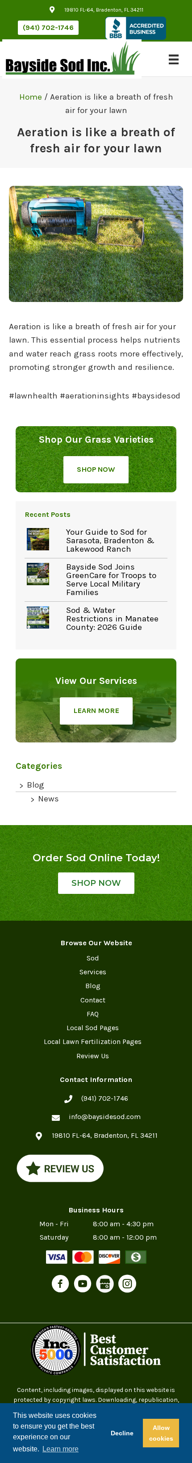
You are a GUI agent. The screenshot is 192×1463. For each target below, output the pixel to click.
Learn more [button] (60, 1449)
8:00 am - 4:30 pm (123, 1224)
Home (30, 97)
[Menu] (173, 59)
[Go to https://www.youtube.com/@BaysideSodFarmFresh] (83, 1285)
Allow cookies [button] (161, 1433)
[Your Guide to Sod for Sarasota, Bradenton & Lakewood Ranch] (44, 539)
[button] (48, 28)
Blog (35, 785)
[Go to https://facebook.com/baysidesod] (60, 1285)
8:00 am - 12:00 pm (125, 1237)
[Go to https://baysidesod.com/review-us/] (60, 1168)
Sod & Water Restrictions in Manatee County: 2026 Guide (112, 618)
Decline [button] (122, 1433)
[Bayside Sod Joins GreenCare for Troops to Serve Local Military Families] (44, 574)
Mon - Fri (54, 1224)
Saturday (54, 1237)
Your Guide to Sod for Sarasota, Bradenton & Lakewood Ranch (110, 540)
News (48, 799)
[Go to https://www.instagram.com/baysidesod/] (127, 1285)
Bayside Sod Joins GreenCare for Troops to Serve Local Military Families (111, 579)
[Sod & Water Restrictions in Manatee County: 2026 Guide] (44, 617)
